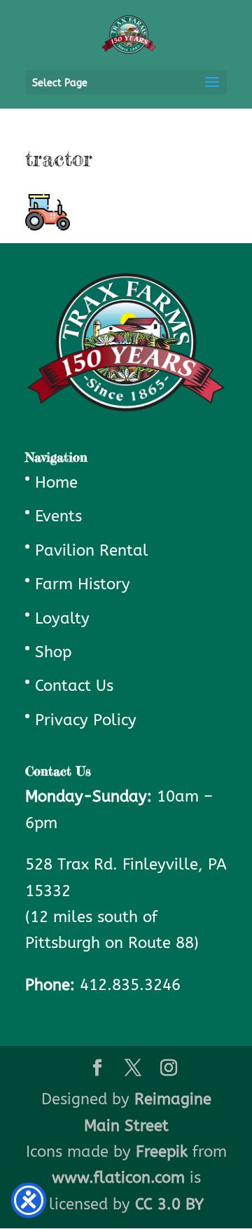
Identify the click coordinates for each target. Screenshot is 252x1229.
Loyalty (62, 619)
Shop (53, 652)
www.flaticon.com (118, 1178)
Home (56, 483)
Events (58, 516)
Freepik (162, 1152)
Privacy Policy (85, 720)
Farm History (82, 584)
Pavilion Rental (91, 551)
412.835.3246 (130, 985)
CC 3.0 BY (169, 1204)
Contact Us (74, 686)
